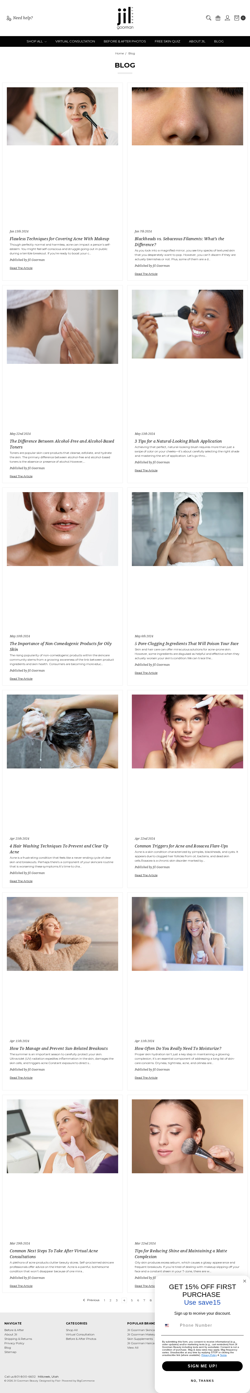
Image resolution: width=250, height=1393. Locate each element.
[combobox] (169, 1325)
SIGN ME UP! (202, 1366)
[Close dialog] (245, 1281)
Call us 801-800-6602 (20, 1376)
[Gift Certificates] (217, 18)
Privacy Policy (14, 1343)
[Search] (208, 18)
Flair (58, 1380)
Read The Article (21, 268)
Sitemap (10, 1352)
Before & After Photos (125, 41)
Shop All (35, 41)
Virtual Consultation (75, 41)
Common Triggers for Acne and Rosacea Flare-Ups (181, 846)
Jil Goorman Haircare (142, 1343)
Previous (92, 1300)
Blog (219, 41)
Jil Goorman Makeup (142, 1334)
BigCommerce (86, 1380)
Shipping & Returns (18, 1339)
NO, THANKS (202, 1381)
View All (132, 1347)
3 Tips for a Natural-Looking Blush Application (178, 441)
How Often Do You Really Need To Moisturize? (178, 1048)
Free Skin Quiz (167, 41)
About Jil (197, 41)
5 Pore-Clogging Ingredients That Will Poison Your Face (187, 643)
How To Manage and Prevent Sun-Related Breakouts (59, 1048)
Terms (223, 1355)
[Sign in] (227, 18)
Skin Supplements (140, 1339)
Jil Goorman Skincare (142, 1330)
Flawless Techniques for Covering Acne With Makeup (59, 238)
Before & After (14, 1330)
